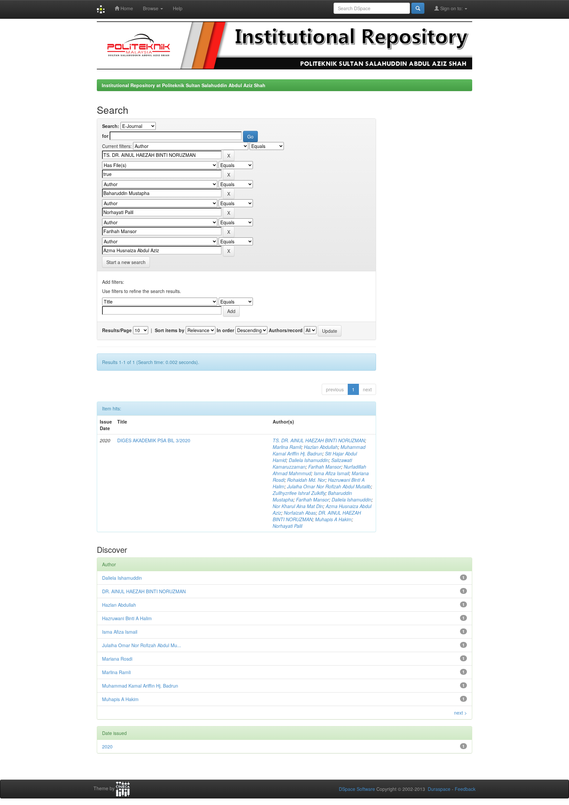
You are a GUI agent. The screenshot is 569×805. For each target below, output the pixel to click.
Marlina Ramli (287, 447)
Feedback (465, 789)
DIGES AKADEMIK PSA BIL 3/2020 (153, 440)
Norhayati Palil (287, 526)
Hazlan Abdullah (321, 447)
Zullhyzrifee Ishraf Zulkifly (299, 493)
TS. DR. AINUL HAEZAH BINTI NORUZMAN (319, 440)
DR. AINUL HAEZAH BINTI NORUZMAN (144, 591)
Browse (151, 8)
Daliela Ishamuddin (309, 460)
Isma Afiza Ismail (331, 473)
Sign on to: (451, 8)
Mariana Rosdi (117, 658)
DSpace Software (357, 789)
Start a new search (126, 262)
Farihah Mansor (324, 466)
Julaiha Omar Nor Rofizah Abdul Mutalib (329, 486)
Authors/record (286, 330)
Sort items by (169, 330)
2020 (107, 746)
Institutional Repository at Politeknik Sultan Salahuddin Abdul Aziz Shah (183, 85)
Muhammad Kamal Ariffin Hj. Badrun (319, 450)
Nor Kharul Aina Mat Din (298, 506)
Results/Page (117, 330)
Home (126, 8)
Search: (110, 126)
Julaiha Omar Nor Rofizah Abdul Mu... (141, 645)
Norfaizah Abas (300, 512)
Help (177, 8)
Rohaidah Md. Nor (306, 479)
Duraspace (439, 789)
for (105, 136)
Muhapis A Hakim (333, 519)
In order (225, 330)
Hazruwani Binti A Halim (127, 618)
